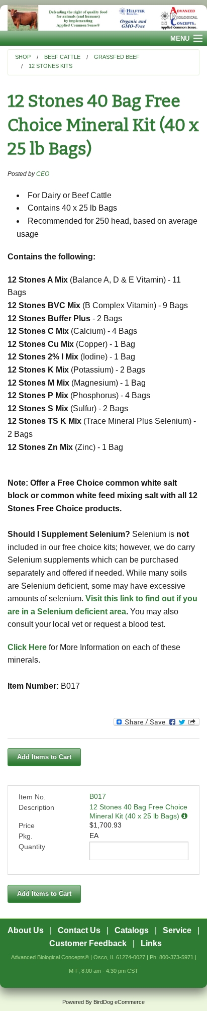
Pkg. (26, 836)
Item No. (32, 797)
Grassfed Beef (117, 57)
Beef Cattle (62, 57)
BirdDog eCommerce (119, 1002)
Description (36, 807)
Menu (179, 38)
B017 (97, 796)
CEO (42, 173)
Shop (23, 57)
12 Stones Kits (50, 66)
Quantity (32, 847)
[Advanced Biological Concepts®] (103, 18)
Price (27, 825)
